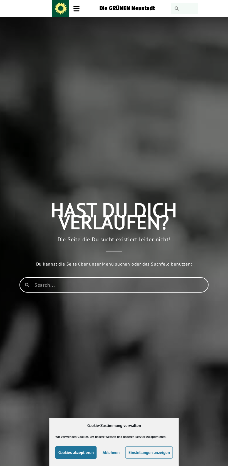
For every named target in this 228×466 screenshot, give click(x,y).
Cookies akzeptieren (76, 452)
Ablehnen (111, 452)
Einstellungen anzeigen (149, 452)
